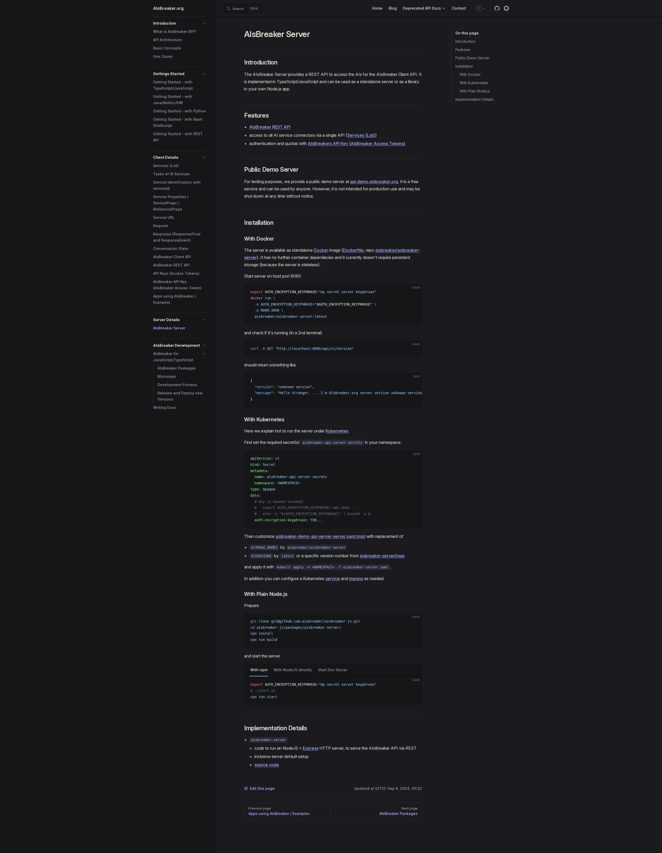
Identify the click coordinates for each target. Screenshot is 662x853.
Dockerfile (353, 250)
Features (462, 49)
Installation (464, 66)
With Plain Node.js (475, 91)
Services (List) (361, 135)
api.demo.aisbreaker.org (374, 181)
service (332, 578)
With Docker (470, 74)
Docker (321, 250)
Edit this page (262, 788)
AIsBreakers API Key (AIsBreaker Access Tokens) (356, 143)
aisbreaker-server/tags (382, 555)
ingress (356, 578)
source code (266, 764)
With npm (258, 670)
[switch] (481, 8)
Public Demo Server (472, 58)
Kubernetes (337, 430)
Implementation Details (474, 99)
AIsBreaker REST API (269, 126)
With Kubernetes (474, 83)
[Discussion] (506, 8)
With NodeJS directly (293, 670)
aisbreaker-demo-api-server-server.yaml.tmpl (320, 536)
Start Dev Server (332, 670)
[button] (180, 23)
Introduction (465, 41)
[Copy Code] (414, 292)
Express (310, 748)
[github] (497, 8)
